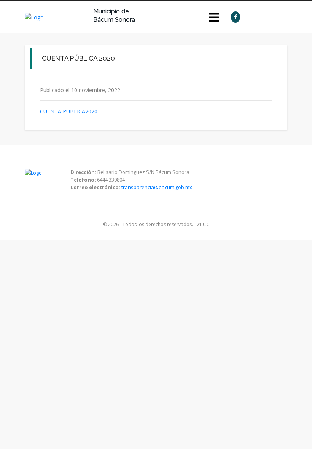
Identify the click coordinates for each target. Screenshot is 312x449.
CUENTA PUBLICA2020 (68, 111)
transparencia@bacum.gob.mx (156, 187)
